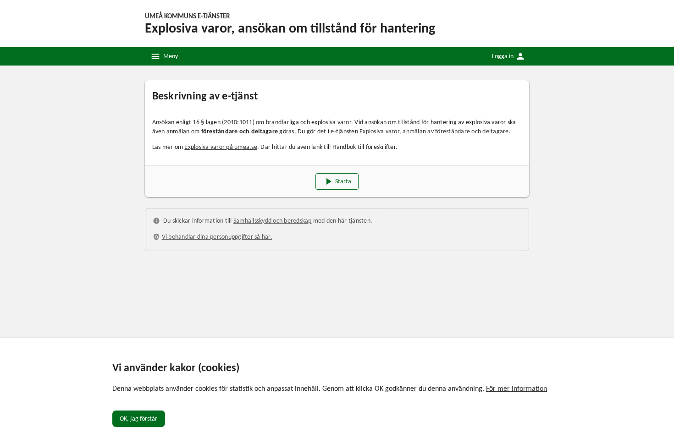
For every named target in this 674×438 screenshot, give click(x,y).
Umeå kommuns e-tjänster (187, 16)
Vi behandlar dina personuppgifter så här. (217, 237)
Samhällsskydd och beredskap (272, 220)
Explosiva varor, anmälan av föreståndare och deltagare (434, 131)
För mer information (516, 388)
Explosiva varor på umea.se (220, 147)
